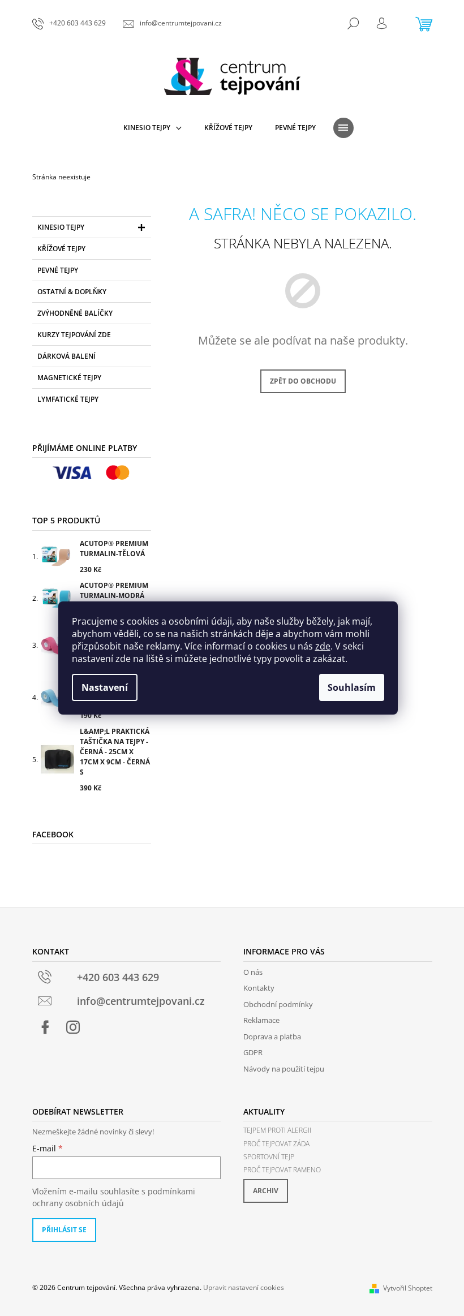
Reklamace (261, 1020)
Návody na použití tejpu (283, 1069)
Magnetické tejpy (69, 377)
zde (322, 646)
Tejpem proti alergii (277, 1130)
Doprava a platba (272, 1036)
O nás (253, 972)
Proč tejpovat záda (276, 1143)
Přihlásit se (64, 1230)
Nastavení (104, 687)
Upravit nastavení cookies (243, 1287)
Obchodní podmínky (278, 1004)
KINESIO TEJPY (60, 227)
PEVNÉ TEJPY (57, 270)
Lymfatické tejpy (67, 399)
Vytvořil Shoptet (407, 1288)
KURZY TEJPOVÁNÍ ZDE (74, 334)
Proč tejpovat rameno (282, 1169)
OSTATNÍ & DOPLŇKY (71, 291)
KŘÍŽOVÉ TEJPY (61, 248)
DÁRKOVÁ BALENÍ (66, 356)
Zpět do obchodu (303, 381)
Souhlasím (352, 687)
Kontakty (258, 988)
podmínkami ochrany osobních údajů (113, 1197)
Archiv (265, 1190)
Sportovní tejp (268, 1156)
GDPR (253, 1052)
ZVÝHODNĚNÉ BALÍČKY (75, 313)
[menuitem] (152, 128)
